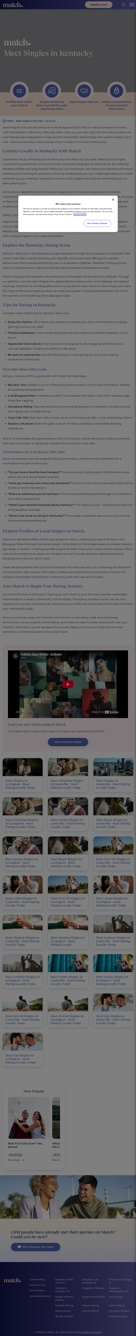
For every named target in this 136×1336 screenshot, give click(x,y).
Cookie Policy (80, 214)
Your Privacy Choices (97, 223)
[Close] (113, 199)
